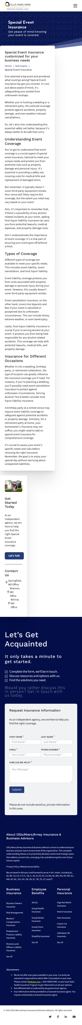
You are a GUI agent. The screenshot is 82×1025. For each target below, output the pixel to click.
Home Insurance (64, 911)
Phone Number (49, 749)
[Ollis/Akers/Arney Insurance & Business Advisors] (18, 6)
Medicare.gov (34, 981)
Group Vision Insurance (37, 928)
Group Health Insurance (38, 910)
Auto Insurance (64, 917)
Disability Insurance (41, 936)
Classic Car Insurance (62, 925)
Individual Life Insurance (63, 935)
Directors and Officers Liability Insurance (13, 947)
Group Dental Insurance (38, 919)
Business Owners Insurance (14, 905)
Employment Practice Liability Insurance (14, 935)
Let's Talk (14, 556)
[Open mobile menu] (75, 5)
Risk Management (14, 912)
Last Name (47, 737)
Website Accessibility (29, 866)
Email (12, 749)
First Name (15, 737)
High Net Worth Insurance (64, 904)
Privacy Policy (12, 866)
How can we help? (20, 762)
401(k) (35, 902)
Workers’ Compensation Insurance (13, 922)
